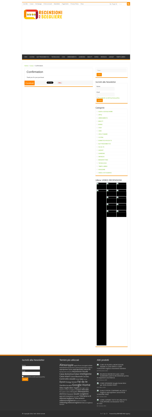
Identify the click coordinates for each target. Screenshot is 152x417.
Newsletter (57, 4)
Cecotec (86, 377)
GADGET (111, 57)
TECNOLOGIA (55, 57)
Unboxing (63, 403)
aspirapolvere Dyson (65, 369)
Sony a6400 (76, 396)
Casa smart (64, 376)
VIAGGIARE (101, 169)
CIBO (25, 57)
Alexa (63, 365)
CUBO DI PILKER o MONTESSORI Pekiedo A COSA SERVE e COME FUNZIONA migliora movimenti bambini (111, 366)
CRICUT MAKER (102, 134)
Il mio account (48, 4)
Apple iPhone (77, 365)
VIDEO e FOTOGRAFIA (105, 173)
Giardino (62, 385)
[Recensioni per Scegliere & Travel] (43, 14)
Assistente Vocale (80, 371)
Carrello (25, 4)
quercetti (62, 396)
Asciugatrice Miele (87, 365)
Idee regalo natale (84, 388)
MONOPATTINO (103, 160)
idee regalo (74, 388)
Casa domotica (66, 374)
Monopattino (74, 391)
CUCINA (32, 57)
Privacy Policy (74, 4)
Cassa (31, 4)
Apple (70, 365)
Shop (82, 4)
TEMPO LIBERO (120, 57)
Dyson (62, 382)
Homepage (38, 4)
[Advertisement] (76, 36)
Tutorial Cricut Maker (81, 400)
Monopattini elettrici (64, 391)
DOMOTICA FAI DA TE (105, 140)
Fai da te (82, 381)
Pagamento (65, 4)
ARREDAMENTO (72, 57)
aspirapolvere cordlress (86, 367)
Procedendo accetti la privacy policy (108, 98)
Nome (98, 86)
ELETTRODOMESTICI (43, 57)
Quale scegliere (81, 394)
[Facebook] (112, 4)
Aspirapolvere (63, 367)
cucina (85, 379)
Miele (87, 390)
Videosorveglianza (74, 403)
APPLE (100, 115)
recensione (69, 396)
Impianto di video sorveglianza (67, 390)
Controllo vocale (67, 379)
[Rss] (110, 4)
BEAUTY (89, 57)
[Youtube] (114, 4)
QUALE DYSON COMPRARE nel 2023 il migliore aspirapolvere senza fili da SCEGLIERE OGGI (111, 392)
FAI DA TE (101, 147)
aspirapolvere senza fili (81, 369)
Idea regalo (64, 388)
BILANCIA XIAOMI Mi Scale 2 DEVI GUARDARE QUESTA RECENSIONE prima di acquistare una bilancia (113, 376)
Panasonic (70, 394)
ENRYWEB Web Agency (123, 413)
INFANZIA (104, 57)
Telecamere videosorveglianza (71, 399)
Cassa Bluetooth (76, 377)
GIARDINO (82, 57)
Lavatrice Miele (80, 390)
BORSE (96, 57)
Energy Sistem (71, 382)
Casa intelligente (83, 374)
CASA (63, 57)
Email (98, 92)
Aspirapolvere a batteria (74, 367)
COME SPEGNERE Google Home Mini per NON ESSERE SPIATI (113, 384)
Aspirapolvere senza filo (65, 371)
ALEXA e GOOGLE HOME (105, 111)
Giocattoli (69, 385)
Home (26, 66)
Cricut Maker (79, 379)
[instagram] (116, 4)
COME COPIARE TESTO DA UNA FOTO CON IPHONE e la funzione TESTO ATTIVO (112, 402)
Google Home (81, 385)
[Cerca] (128, 4)
